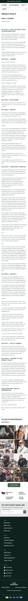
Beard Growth (8, 528)
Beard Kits (7, 523)
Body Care (7, 531)
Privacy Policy (5, 587)
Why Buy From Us (9, 545)
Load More (14, 485)
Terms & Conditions (21, 587)
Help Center (7, 552)
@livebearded (5, 422)
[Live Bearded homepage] (14, 584)
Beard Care (7, 525)
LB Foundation (8, 543)
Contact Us (7, 555)
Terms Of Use (8, 560)
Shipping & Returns (9, 558)
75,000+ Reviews (9, 540)
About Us (6, 538)
